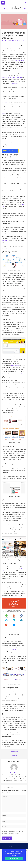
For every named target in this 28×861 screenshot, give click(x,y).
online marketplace (13, 83)
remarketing (22, 373)
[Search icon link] (26, 3)
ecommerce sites (15, 365)
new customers (14, 651)
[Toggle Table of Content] (15, 150)
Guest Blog (4, 40)
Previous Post (14, 751)
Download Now (14, 858)
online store (4, 240)
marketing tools (19, 289)
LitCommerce (5, 102)
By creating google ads (13, 649)
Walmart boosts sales (18, 60)
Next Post (14, 755)
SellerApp (4, 113)
